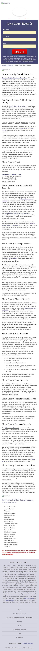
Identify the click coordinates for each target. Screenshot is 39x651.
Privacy (19, 621)
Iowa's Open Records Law (17, 106)
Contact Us (19, 637)
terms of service (29, 598)
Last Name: (6, 36)
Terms (19, 625)
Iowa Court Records (7, 65)
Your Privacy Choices (19, 614)
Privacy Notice (29, 61)
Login (22, 18)
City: (4, 43)
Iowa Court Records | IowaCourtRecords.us (19, 11)
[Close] (36, 3)
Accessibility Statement (19, 629)
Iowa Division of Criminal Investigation (17, 213)
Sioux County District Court (11, 174)
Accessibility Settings (15, 643)
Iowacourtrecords (15, 470)
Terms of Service (17, 61)
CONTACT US (14, 18)
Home (28, 18)
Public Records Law (10, 258)
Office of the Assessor (12, 428)
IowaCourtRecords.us (9, 56)
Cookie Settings (28, 643)
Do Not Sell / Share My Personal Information (19, 617)
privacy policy (10, 600)
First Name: (6, 29)
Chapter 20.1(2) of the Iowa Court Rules (14, 78)
